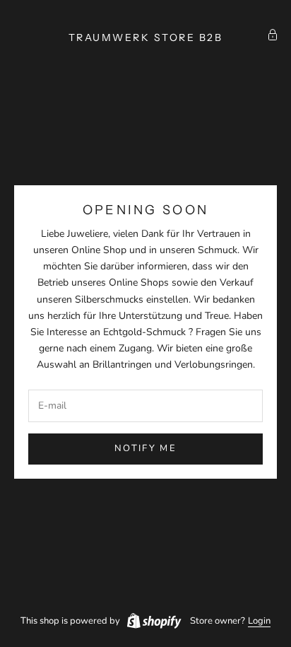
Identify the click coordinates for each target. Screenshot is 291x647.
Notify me (145, 448)
